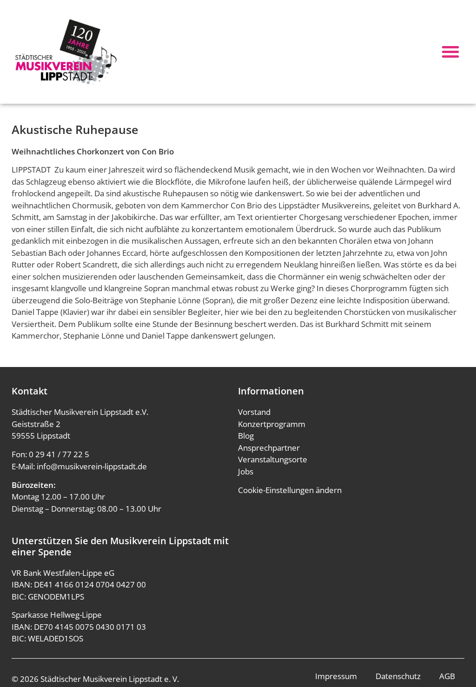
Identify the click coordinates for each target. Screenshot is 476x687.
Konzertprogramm (271, 424)
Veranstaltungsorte (272, 459)
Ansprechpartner (269, 447)
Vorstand (254, 412)
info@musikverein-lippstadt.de (92, 466)
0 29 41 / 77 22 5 (59, 454)
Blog (246, 435)
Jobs (245, 471)
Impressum (336, 676)
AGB (447, 676)
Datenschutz (398, 676)
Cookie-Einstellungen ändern (290, 490)
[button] (450, 52)
